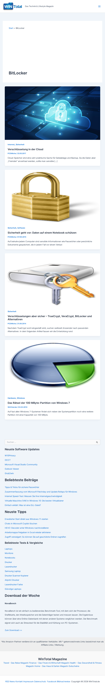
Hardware (12, 398)
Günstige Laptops (13, 589)
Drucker (8, 562)
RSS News (10, 681)
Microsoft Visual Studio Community (21, 464)
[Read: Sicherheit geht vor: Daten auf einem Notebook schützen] (52, 196)
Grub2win (9, 473)
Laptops (8, 549)
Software (21, 228)
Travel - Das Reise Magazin (15, 663)
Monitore (9, 553)
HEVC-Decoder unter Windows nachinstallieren (27, 528)
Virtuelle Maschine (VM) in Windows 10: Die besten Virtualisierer (34, 501)
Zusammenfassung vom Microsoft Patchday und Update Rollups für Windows (41, 492)
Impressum (28, 681)
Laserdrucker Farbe (14, 584)
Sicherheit (20, 145)
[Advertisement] (52, 50)
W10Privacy (10, 455)
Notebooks (10, 558)
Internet (11, 145)
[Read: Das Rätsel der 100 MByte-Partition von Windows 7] (52, 366)
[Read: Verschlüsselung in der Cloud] (52, 113)
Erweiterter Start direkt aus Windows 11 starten (26, 519)
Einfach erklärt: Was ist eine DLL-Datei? (23, 505)
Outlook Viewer (12, 469)
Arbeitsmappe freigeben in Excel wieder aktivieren (28, 532)
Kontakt (19, 681)
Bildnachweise (63, 681)
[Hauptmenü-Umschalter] (99, 6)
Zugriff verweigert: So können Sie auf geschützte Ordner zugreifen (35, 537)
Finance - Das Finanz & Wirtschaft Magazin (49, 663)
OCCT (8, 460)
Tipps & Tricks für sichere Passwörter (22, 487)
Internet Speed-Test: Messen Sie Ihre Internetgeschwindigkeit (33, 496)
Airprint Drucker (12, 580)
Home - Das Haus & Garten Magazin (51, 666)
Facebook (51, 681)
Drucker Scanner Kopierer (16, 575)
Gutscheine (74, 666)
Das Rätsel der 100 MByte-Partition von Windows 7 (39, 402)
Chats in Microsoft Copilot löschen (21, 523)
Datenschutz (40, 681)
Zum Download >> (13, 630)
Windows (21, 398)
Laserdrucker (11, 566)
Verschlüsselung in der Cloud (25, 149)
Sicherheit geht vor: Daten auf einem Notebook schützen (42, 232)
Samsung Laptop (13, 571)
